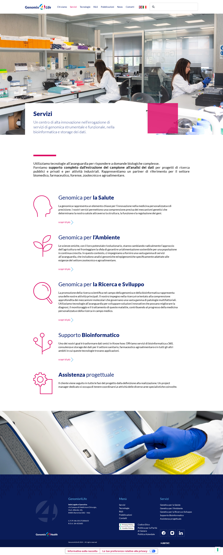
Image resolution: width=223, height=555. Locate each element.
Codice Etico (144, 524)
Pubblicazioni (107, 6)
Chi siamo (62, 6)
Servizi (73, 6)
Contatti (130, 6)
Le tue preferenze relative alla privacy (124, 551)
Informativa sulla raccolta (82, 551)
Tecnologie (85, 6)
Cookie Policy (127, 528)
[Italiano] (145, 6)
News (120, 6)
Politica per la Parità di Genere (147, 529)
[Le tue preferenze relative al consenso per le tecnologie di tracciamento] (218, 550)
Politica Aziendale (146, 534)
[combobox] (174, 7)
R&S (95, 6)
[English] (141, 6)
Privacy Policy (127, 525)
